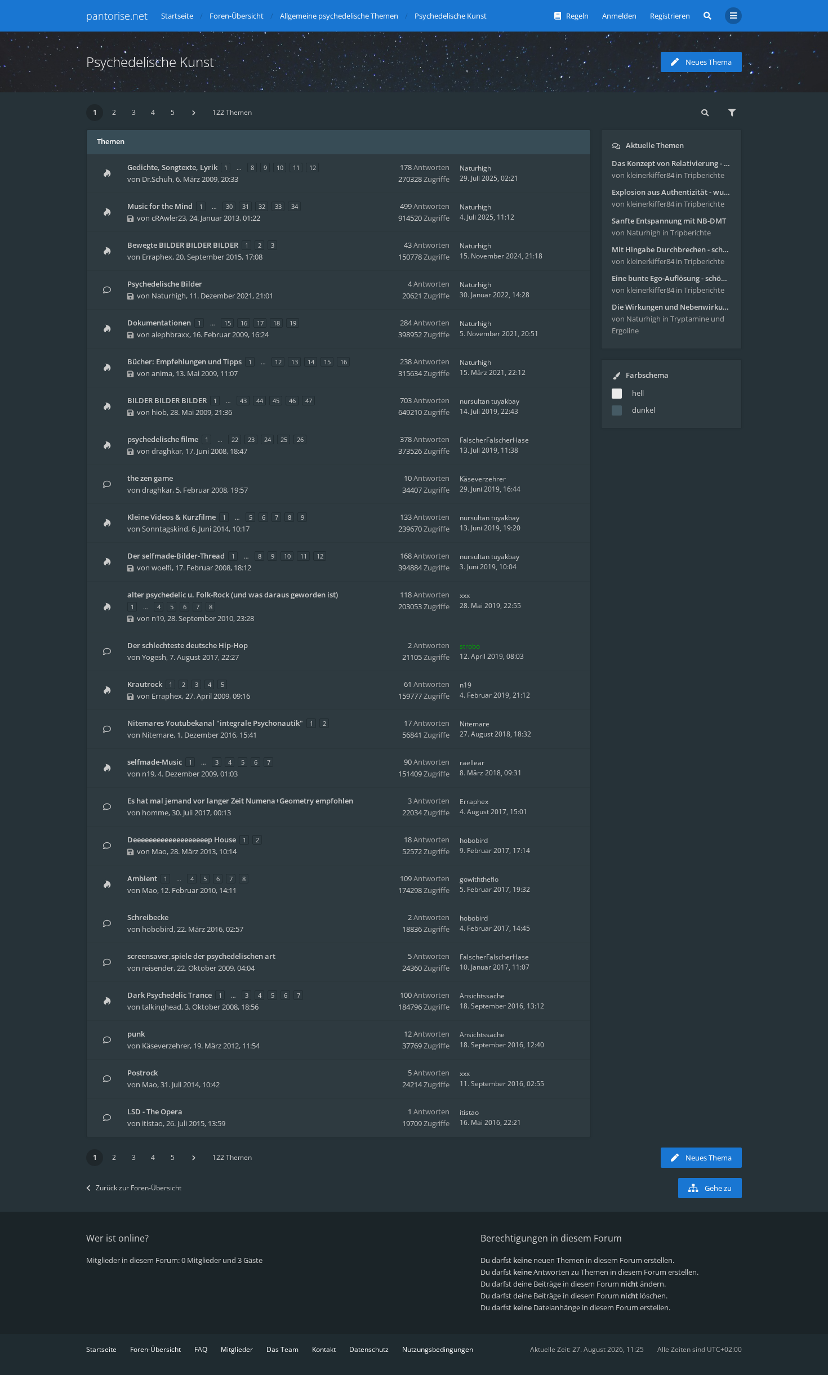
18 (276, 323)
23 (251, 439)
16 (244, 323)
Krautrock (144, 684)
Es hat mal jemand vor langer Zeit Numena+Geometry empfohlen (240, 801)
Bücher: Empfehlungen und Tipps (184, 361)
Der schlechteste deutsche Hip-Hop (187, 645)
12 (312, 167)
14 (311, 362)
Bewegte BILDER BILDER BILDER (182, 245)
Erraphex (157, 257)
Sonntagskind (165, 529)
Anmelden (619, 16)
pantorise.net (117, 16)
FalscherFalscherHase (494, 440)
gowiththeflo (479, 879)
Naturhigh (475, 168)
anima (162, 373)
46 (292, 400)
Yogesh (154, 657)
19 (293, 323)
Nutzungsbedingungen (437, 1349)
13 (294, 362)
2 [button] (114, 112)
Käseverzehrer (483, 479)
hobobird (474, 840)
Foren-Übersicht (155, 1349)
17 (260, 323)
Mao (159, 851)
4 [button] (153, 112)
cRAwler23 (169, 218)
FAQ (200, 1349)
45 (276, 400)
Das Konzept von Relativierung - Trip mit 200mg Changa (671, 163)
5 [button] (173, 112)
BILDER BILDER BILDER (167, 400)
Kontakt (324, 1349)
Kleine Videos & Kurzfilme (171, 517)
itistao (152, 1123)
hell (638, 393)
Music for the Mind (160, 206)
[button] (194, 112)
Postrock (142, 1073)
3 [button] (134, 112)
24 (267, 439)
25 (284, 439)
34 (294, 206)
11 (296, 167)
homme (155, 812)
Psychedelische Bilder (164, 284)
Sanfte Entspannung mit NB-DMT (669, 221)
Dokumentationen (159, 323)
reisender (157, 968)
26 (300, 439)
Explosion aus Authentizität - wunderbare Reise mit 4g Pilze (671, 192)
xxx (465, 595)
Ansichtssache (482, 996)
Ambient (142, 878)
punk (136, 1034)
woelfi (162, 567)
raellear (472, 762)
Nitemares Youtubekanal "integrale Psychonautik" (215, 723)
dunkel (643, 410)
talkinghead (161, 1007)
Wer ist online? (117, 1238)
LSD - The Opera (154, 1111)
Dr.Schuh (157, 179)
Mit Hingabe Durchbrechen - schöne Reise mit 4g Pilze (671, 249)
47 (308, 400)
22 (235, 439)
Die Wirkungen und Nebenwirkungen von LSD (671, 307)
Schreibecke (147, 917)
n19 (158, 618)
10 (280, 167)
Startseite (101, 1349)
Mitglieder (237, 1349)
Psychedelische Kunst (150, 61)
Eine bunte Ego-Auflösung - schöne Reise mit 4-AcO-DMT (671, 278)
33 (278, 206)
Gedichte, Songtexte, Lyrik (172, 167)
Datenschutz (369, 1349)
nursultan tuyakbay (489, 401)
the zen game (150, 478)
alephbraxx (170, 334)
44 (259, 400)
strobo (470, 646)
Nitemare (157, 735)
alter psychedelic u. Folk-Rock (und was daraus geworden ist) (232, 595)
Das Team (282, 1349)
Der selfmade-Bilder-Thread (176, 556)
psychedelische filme (162, 439)
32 (262, 206)
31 (245, 206)
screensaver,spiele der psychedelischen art (201, 956)
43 (243, 400)
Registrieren (670, 16)
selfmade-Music (154, 762)
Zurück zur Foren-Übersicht (138, 1188)
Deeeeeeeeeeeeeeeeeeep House (181, 839)
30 (229, 206)
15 (227, 323)
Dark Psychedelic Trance (169, 995)
